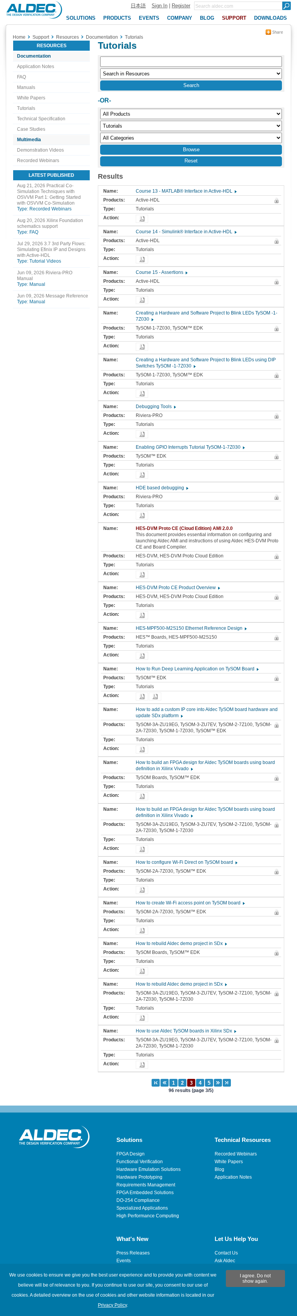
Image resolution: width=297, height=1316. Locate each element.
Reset (191, 161)
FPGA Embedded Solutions (145, 1192)
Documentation (34, 56)
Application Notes (35, 66)
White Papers (31, 98)
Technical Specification (41, 118)
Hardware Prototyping (139, 1177)
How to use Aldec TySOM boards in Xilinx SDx (186, 1031)
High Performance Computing (147, 1216)
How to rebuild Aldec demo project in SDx (181, 943)
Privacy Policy (112, 1305)
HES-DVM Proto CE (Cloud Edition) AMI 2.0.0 (186, 528)
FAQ (21, 77)
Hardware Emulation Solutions (148, 1169)
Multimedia (29, 139)
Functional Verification (139, 1161)
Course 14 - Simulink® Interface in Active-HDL (186, 231)
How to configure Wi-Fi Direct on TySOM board (186, 862)
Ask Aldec (225, 1260)
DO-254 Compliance (138, 1200)
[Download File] (142, 219)
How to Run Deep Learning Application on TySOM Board (197, 669)
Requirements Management (145, 1185)
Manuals (26, 87)
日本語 (138, 6)
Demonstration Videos (40, 150)
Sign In (159, 6)
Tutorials (26, 108)
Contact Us (226, 1253)
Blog (219, 1169)
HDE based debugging (162, 488)
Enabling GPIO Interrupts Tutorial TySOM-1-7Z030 (190, 447)
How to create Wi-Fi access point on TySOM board (190, 903)
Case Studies (31, 129)
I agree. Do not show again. (255, 1278)
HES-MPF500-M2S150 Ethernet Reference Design (191, 628)
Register (181, 6)
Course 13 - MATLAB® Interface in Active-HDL (186, 191)
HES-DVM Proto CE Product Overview (177, 587)
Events (123, 1260)
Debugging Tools (155, 406)
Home (19, 37)
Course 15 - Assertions (161, 272)
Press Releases (133, 1253)
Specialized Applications (142, 1208)
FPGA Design (130, 1154)
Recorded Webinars (38, 160)
